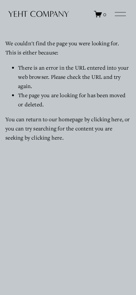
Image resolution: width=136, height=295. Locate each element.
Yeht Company (38, 14)
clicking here (106, 119)
